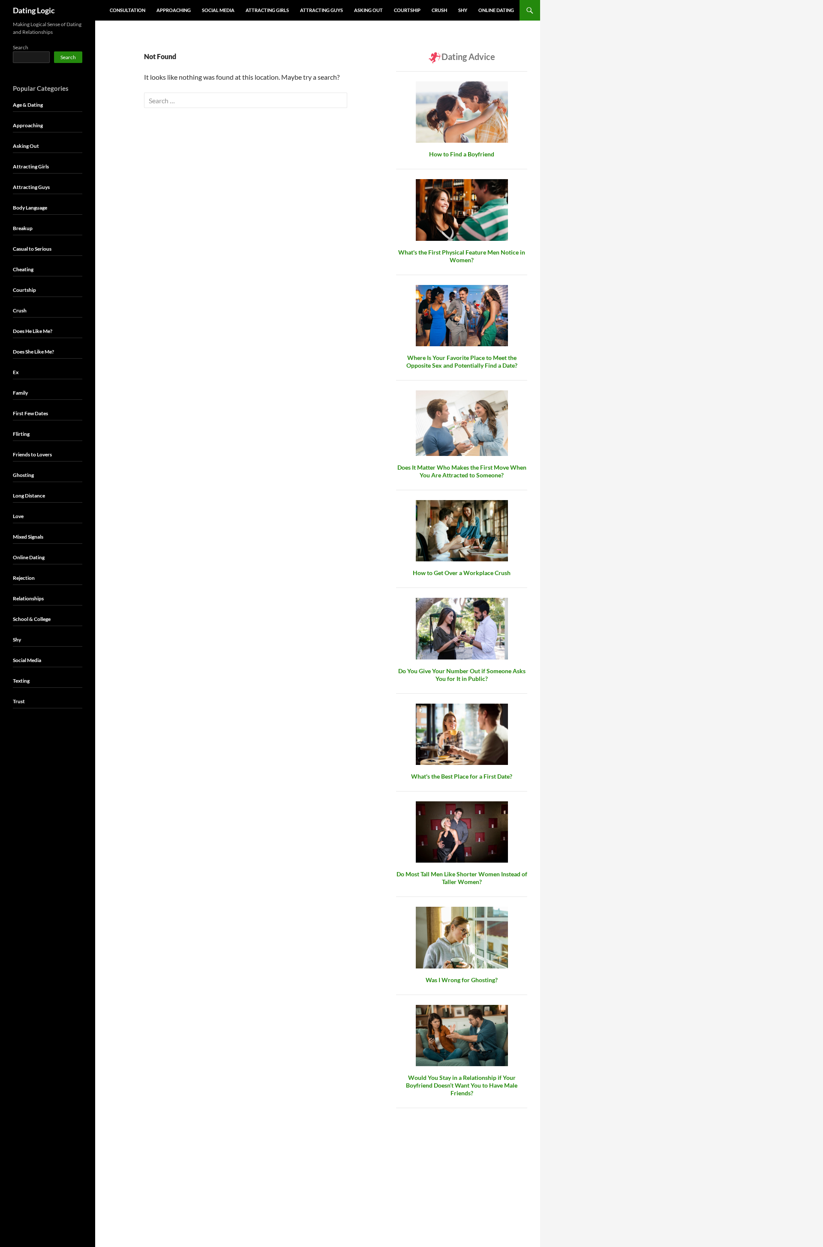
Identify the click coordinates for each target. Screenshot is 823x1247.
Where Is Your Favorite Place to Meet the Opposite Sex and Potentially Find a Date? (461, 361)
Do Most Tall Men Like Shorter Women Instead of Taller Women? (461, 877)
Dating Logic (34, 10)
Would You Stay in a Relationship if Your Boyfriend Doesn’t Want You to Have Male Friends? (461, 1085)
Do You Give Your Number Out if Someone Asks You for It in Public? (462, 674)
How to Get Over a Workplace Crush (462, 572)
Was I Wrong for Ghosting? (462, 979)
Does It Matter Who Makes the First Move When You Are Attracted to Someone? (461, 471)
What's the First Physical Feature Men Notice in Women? (461, 256)
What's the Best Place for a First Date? (461, 776)
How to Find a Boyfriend (461, 154)
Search (20, 47)
